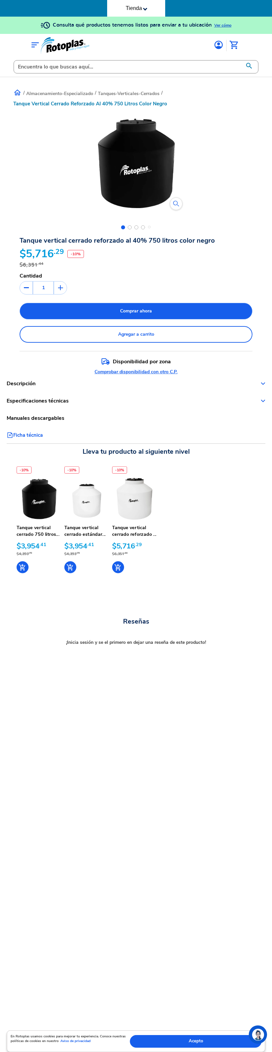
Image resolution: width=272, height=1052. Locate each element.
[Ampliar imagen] (176, 203)
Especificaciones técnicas (38, 401)
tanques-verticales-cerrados (129, 93)
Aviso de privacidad (75, 1041)
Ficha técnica (28, 435)
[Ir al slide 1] (123, 227)
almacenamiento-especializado (59, 93)
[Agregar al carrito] (23, 567)
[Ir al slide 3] (136, 227)
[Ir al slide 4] (143, 227)
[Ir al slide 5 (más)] (149, 227)
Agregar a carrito (136, 334)
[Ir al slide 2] (130, 227)
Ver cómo (223, 25)
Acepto (196, 1041)
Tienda (134, 8)
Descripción (21, 383)
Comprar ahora (136, 311)
